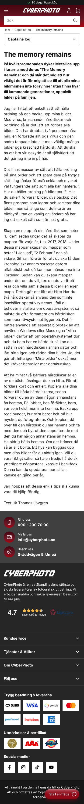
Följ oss (10, 678)
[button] (39, 612)
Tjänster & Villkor (19, 651)
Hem (7, 29)
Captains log (22, 29)
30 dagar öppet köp (44, 2)
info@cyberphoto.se (36, 539)
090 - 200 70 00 (33, 524)
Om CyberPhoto (18, 665)
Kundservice (15, 638)
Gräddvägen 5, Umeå (37, 554)
